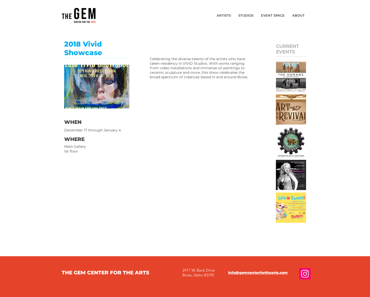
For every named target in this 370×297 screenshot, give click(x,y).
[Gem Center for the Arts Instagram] (305, 273)
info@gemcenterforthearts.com (258, 272)
